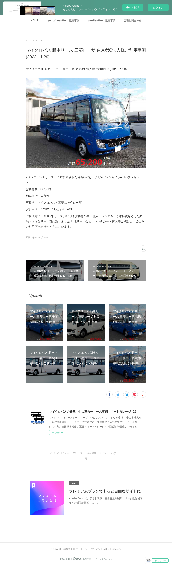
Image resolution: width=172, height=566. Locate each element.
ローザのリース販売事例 (101, 20)
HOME (34, 20)
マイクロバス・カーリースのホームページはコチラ (86, 456)
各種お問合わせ (132, 20)
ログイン (158, 7)
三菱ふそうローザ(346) (37, 237)
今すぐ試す (133, 7)
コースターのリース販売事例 (63, 20)
